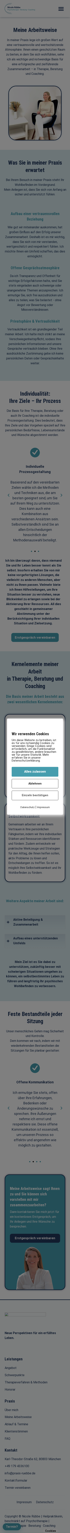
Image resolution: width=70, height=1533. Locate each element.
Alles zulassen (35, 772)
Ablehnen (35, 783)
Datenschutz (27, 807)
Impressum (43, 807)
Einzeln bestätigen (35, 795)
